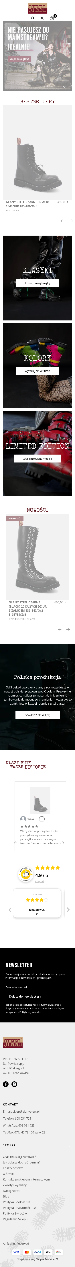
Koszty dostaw (13, 1168)
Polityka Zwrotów (15, 1213)
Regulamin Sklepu (15, 1219)
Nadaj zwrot (11, 1191)
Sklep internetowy (36, 1259)
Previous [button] (9, 909)
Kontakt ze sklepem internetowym (26, 1179)
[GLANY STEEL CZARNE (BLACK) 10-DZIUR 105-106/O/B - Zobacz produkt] (40, 800)
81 (39, 881)
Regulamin (43, 1004)
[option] (39, 903)
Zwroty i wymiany (15, 1185)
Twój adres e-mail (16, 987)
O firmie (8, 1174)
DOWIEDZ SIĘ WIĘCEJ (37, 715)
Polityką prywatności (30, 1012)
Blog (6, 1196)
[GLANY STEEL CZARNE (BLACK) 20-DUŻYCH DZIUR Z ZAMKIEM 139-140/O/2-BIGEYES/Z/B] (37, 557)
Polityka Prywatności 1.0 (19, 1208)
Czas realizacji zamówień (19, 1157)
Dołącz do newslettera (25, 996)
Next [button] (68, 909)
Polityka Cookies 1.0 (16, 1202)
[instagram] (14, 1084)
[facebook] (6, 1084)
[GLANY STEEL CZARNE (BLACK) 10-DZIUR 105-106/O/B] (37, 152)
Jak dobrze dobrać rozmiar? (22, 1162)
